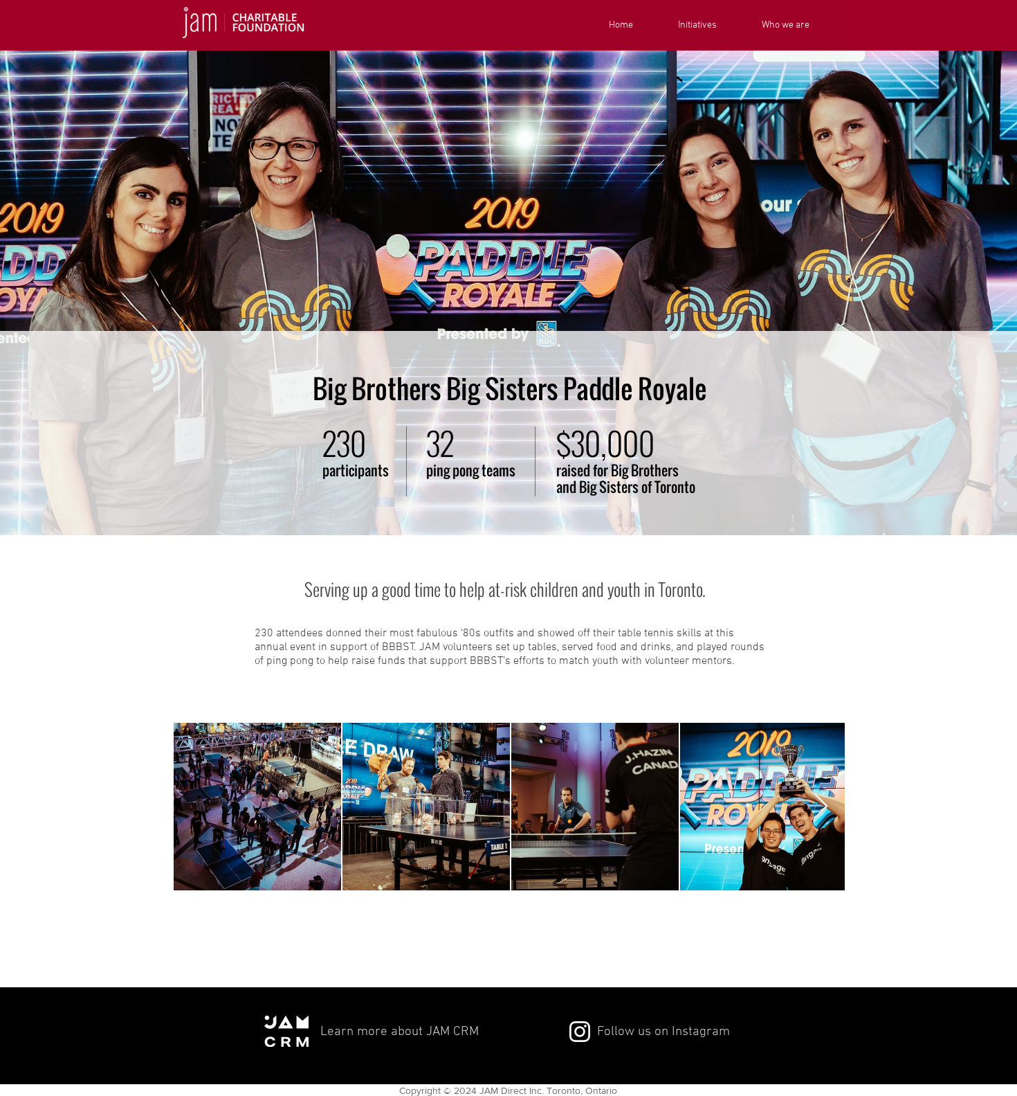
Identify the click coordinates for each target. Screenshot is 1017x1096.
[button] (709, 25)
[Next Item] (821, 806)
